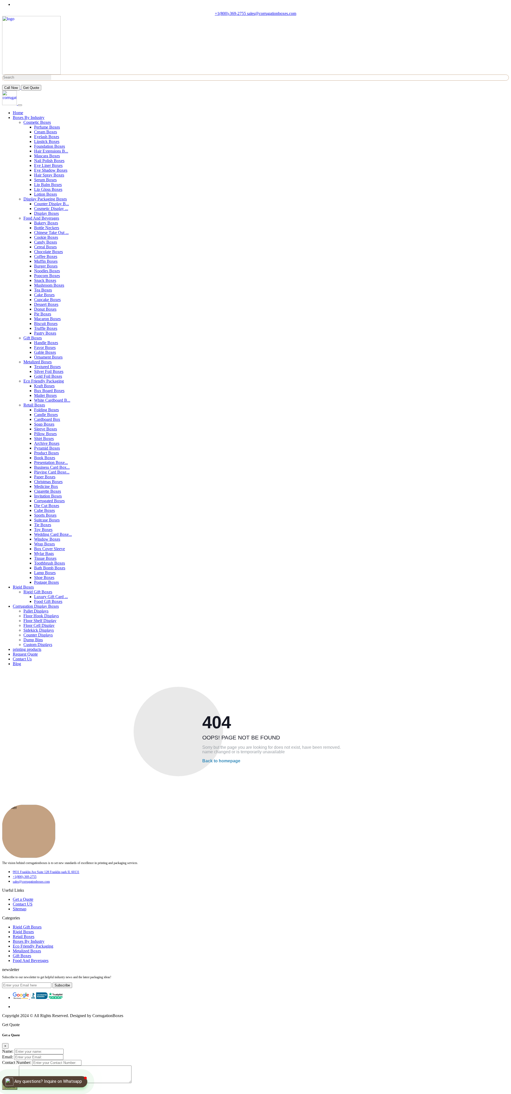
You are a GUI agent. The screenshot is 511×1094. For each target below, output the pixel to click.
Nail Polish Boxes (49, 160)
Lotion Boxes (45, 194)
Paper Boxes (44, 477)
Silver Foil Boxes (48, 371)
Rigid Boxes (23, 587)
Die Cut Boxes (46, 505)
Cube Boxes (44, 510)
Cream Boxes (45, 132)
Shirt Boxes (44, 438)
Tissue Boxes (45, 558)
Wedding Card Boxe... (53, 534)
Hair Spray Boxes (49, 175)
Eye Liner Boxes (48, 165)
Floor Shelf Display (39, 620)
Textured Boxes (47, 366)
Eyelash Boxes (46, 136)
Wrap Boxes (44, 544)
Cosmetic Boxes (37, 122)
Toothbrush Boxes (49, 563)
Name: (7, 1051)
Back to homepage (221, 761)
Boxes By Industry (28, 117)
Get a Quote (23, 899)
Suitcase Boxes (47, 520)
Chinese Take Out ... (51, 232)
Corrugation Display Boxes (36, 606)
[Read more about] (21, 997)
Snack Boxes (45, 280)
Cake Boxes (44, 295)
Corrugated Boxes (49, 501)
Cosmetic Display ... (51, 208)
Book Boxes (44, 457)
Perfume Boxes (47, 127)
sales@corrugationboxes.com (271, 13)
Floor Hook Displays (41, 616)
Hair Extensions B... (51, 151)
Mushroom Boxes (49, 285)
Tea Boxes (43, 290)
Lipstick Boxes (46, 141)
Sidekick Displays (38, 630)
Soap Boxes (44, 424)
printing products (27, 649)
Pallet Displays (35, 611)
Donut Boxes (45, 309)
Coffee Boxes (45, 256)
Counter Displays (38, 635)
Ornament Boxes (48, 357)
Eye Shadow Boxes (50, 170)
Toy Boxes (43, 529)
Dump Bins (33, 640)
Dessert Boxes (46, 304)
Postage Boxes (46, 582)
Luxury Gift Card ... (51, 596)
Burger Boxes (45, 266)
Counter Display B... (51, 203)
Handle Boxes (46, 342)
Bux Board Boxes (49, 390)
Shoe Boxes (44, 577)
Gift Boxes (32, 338)
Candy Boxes (45, 242)
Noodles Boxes (47, 271)
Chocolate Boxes (48, 251)
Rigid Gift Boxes (37, 592)
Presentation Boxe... (51, 462)
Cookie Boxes (46, 237)
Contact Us (22, 659)
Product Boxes (46, 453)
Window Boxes (47, 539)
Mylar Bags (44, 553)
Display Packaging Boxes (45, 199)
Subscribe (62, 985)
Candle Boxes (46, 414)
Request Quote (25, 654)
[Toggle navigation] (20, 105)
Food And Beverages (41, 218)
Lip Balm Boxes (48, 184)
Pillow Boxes (45, 433)
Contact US (22, 904)
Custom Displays (37, 644)
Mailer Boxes (45, 395)
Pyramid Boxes (47, 448)
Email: (7, 1057)
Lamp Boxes (45, 572)
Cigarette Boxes (47, 491)
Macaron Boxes (47, 318)
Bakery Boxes (46, 223)
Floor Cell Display (39, 625)
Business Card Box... (52, 467)
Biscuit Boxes (45, 323)
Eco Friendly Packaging (43, 381)
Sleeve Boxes (45, 429)
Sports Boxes (45, 515)
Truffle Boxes (45, 328)
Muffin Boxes (45, 261)
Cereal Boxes (45, 247)
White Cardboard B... (52, 400)
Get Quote (31, 88)
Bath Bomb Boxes (49, 568)
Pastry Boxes (45, 333)
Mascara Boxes (47, 156)
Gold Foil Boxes (48, 376)
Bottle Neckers (46, 227)
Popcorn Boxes (47, 275)
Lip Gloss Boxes (48, 189)
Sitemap (19, 909)
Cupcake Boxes (47, 299)
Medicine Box (46, 486)
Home (18, 112)
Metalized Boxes (37, 362)
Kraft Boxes (44, 386)
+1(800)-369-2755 (231, 13)
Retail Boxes (34, 405)
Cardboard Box (47, 419)
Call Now (11, 88)
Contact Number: (16, 1062)
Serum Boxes (45, 180)
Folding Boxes (46, 410)
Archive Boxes (46, 443)
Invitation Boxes (48, 496)
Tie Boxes (42, 525)
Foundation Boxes (49, 146)
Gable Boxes (45, 352)
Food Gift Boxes (48, 601)
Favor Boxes (45, 347)
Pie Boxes (42, 314)
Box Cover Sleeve (49, 548)
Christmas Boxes (48, 481)
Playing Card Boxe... (51, 472)
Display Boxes (46, 213)
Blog (17, 663)
